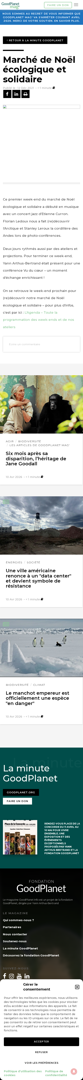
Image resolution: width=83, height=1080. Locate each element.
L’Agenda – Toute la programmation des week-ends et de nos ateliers (38, 320)
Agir (10, 441)
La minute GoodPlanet (20, 948)
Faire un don (58, 5)
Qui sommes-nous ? (18, 920)
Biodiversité (29, 441)
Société (33, 562)
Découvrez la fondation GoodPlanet (31, 955)
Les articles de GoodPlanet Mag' (39, 445)
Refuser (41, 1052)
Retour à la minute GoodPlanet (36, 40)
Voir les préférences (41, 1062)
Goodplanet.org (21, 792)
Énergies (14, 562)
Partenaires (12, 927)
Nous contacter (15, 934)
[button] (77, 987)
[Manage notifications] (74, 1071)
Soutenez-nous (15, 941)
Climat (39, 685)
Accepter (41, 1041)
